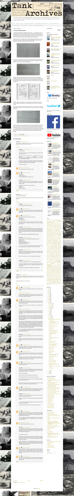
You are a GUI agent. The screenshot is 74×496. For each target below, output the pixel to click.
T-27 (55, 274)
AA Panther (50, 352)
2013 (49, 373)
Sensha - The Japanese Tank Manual (53, 391)
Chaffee (51, 233)
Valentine (54, 281)
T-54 (56, 276)
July (49, 310)
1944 (51, 222)
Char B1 (54, 233)
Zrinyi (49, 284)
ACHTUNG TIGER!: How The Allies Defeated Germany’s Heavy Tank (55, 54)
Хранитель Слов (50, 432)
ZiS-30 (56, 283)
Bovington (59, 231)
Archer (57, 229)
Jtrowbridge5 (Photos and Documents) (54, 387)
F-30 (57, 237)
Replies (18, 147)
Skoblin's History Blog (51, 447)
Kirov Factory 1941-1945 (52, 363)
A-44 (52, 227)
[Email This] (19, 134)
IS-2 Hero (50, 336)
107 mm (48, 220)
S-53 (54, 268)
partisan (51, 261)
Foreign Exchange (22, 135)
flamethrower (59, 238)
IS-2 (54, 244)
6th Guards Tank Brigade (57, 225)
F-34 (60, 237)
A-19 (60, 226)
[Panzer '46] (49, 77)
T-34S (56, 275)
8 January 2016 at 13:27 (27, 334)
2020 (49, 296)
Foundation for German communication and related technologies (54, 385)
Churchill (48, 234)
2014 (49, 372)
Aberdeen (55, 227)
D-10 (60, 235)
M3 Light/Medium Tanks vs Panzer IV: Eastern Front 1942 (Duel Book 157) (55, 87)
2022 (49, 294)
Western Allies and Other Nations (41, 23)
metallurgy (51, 255)
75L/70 (50, 226)
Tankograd (49, 401)
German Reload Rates (52, 361)
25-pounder (51, 223)
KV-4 (47, 249)
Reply (17, 145)
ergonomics (17, 135)
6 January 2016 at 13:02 (25, 167)
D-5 (53, 236)
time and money (51, 280)
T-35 (57, 275)
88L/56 (55, 226)
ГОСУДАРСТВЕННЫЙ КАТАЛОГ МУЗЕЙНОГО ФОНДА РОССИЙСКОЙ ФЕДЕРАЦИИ (54, 423)
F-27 (55, 237)
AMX (60, 228)
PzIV (51, 266)
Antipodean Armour (51, 377)
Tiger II (28, 135)
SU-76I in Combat (51, 325)
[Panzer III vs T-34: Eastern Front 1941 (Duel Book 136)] (49, 62)
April (49, 314)
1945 (54, 222)
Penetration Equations (55, 179)
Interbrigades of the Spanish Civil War (54, 415)
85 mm (52, 226)
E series (59, 236)
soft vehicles (51, 270)
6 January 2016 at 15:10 (26, 215)
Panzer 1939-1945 (54, 80)
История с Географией (51, 427)
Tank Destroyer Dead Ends (53, 326)
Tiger (25, 135)
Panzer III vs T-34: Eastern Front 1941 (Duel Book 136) (56, 61)
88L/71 (58, 226)
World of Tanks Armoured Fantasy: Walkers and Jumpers (54, 354)
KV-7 (52, 249)
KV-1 (49, 248)
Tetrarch (55, 279)
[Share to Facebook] (22, 134)
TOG (54, 280)
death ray (56, 236)
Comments (50, 453)
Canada (57, 232)
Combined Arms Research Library (53, 382)
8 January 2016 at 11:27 (26, 309)
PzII (47, 266)
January (50, 318)
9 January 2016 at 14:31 (26, 447)
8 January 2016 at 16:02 (27, 367)
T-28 (56, 274)
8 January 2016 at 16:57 (27, 393)
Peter (20, 172)
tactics (50, 278)
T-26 (53, 274)
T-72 (52, 277)
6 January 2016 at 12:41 (24, 141)
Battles (17, 23)
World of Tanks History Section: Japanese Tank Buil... (53, 333)
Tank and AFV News (51, 398)
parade (48, 261)
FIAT (54, 238)
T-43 (50, 276)
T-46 (53, 276)
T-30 (60, 274)
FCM (47, 238)
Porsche (57, 262)
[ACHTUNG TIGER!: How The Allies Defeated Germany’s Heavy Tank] (49, 55)
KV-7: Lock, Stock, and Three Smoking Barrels (56, 202)
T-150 (48, 274)
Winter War (55, 282)
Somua (54, 270)
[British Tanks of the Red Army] (49, 67)
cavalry (60, 232)
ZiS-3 (54, 283)
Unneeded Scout (51, 368)
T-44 (51, 276)
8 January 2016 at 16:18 (26, 387)
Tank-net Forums (50, 400)
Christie (59, 233)
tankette (53, 278)
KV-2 (55, 248)
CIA (50, 234)
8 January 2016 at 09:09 (26, 287)
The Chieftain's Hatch (51, 403)
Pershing (48, 262)
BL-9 (53, 231)
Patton (53, 261)
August (50, 308)
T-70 (51, 277)
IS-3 (55, 244)
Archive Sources (24, 25)
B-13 (59, 230)
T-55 (58, 276)
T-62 (47, 277)
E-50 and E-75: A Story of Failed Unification (56, 172)
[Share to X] (21, 134)
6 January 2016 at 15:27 (27, 237)
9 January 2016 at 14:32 (26, 456)
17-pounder (53, 221)
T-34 (48, 275)
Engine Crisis (51, 350)
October (50, 306)
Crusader (57, 235)
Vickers (58, 281)
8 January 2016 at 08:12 (24, 274)
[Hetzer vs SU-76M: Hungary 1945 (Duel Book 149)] (49, 72)
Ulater (20, 167)
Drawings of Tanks (50, 413)
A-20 (47, 227)
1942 (59, 221)
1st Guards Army (57, 222)
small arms (58, 269)
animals (48, 229)
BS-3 (49, 232)
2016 (49, 302)
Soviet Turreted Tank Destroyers (54, 323)
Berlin (48, 231)
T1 (60, 277)
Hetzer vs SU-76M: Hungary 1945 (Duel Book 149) (55, 71)
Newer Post (15, 480)
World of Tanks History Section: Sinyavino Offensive (53, 344)
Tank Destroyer (50, 399)
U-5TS (51, 281)
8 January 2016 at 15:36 (26, 362)
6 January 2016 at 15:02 (26, 172)
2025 (49, 290)
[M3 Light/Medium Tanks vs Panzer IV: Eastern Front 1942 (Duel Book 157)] (49, 88)
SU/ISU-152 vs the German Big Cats (55, 143)
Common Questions (16, 25)
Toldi (55, 280)
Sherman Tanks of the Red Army (56, 48)
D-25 (48, 236)
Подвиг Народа (50, 428)
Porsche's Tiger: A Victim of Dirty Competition (56, 210)
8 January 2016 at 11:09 (26, 299)
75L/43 (48, 226)
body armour (56, 231)
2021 (49, 295)
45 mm (49, 224)
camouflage (54, 232)
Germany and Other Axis (53, 23)
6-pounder (51, 225)
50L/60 (54, 224)
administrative (49, 228)
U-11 (48, 281)
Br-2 (47, 232)
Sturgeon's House (50, 394)
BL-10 (50, 231)
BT (50, 232)
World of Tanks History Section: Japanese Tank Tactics (53, 331)
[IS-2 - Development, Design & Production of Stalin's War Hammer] (49, 44)
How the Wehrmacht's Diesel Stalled (55, 187)
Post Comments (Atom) (21, 482)
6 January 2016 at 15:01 (26, 208)
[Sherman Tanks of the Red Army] (49, 50)
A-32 (50, 227)
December (50, 303)
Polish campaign (53, 262)
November (50, 304)
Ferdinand (51, 238)
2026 (49, 288)
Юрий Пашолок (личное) (52, 437)
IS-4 (57, 244)
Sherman (54, 269)
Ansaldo (50, 229)
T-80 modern (56, 277)
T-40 (48, 276)
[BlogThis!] (20, 134)
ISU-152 (59, 245)
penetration (58, 261)
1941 (57, 221)
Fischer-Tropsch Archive (51, 383)
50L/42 (52, 224)
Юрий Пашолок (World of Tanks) (53, 436)
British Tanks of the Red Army (55, 65)
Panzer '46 (52, 75)
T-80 (54, 277)
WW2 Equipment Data (51, 407)
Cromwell (59, 234)
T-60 (60, 276)
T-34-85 (50, 275)
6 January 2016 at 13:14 (24, 194)
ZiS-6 (48, 284)
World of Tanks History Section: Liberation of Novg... (53, 322)
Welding (51, 282)
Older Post (41, 480)
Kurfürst (20, 309)
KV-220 (58, 248)
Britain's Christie (51, 347)
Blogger (39, 488)
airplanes (57, 228)
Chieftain (57, 233)
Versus (22, 23)
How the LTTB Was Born (52, 360)
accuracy (59, 227)
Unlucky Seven (51, 357)
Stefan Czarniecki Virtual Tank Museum (54, 393)
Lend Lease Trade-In (52, 342)
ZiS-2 (52, 283)
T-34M (54, 275)
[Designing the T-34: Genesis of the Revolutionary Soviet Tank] (49, 39)
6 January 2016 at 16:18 (27, 260)
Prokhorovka (59, 263)
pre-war (52, 263)
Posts (49, 451)
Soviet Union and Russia (29, 23)
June (49, 311)
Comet (52, 234)
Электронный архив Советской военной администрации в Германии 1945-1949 (54, 434)
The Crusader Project (51, 404)
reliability (48, 267)
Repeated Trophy (51, 348)
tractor (58, 280)
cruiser (55, 235)
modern (57, 256)
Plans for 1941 (51, 329)
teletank (52, 279)
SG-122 (51, 269)
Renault (51, 267)
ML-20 (51, 256)
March (50, 315)
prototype (49, 265)
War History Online (51, 406)
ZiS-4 (58, 283)
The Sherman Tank (51, 405)
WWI (50, 283)
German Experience (52, 351)
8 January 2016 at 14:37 (26, 351)
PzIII (49, 266)
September (50, 307)
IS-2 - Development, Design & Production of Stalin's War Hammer (55, 43)
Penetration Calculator (38, 25)
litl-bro (49, 416)
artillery (57, 230)
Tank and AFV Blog (51, 397)
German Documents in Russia (52, 414)
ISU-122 (52, 245)
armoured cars (49, 230)
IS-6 (60, 244)
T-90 (59, 277)
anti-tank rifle (54, 229)
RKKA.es (49, 443)
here (32, 32)
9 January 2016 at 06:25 (25, 422)
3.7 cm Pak (54, 223)
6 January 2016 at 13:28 (27, 204)
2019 (49, 298)
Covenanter (55, 234)
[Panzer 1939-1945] (49, 83)
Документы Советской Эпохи (52, 425)
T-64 (49, 277)
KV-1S (53, 248)
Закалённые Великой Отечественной (54, 426)
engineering (49, 237)
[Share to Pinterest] (23, 134)
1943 (48, 222)
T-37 (59, 275)
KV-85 (56, 249)
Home (13, 23)
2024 (49, 291)
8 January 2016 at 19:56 (26, 411)
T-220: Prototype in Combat (53, 356)
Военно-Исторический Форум (52, 421)
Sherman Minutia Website (52, 392)
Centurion (48, 233)
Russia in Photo (50, 444)
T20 (47, 278)
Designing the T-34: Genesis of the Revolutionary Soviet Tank (56, 37)
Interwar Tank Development (52, 386)
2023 (49, 292)
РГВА (48, 429)
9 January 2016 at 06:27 (27, 427)
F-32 (58, 237)
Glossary (30, 25)
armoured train (53, 230)
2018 (49, 299)
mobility (53, 256)
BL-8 (52, 231)
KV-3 (60, 248)
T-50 (55, 276)
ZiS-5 (60, 283)
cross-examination (50, 235)
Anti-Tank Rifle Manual (52, 341)
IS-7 (47, 245)
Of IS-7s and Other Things (52, 390)
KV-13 (51, 248)
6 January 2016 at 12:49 (27, 149)
